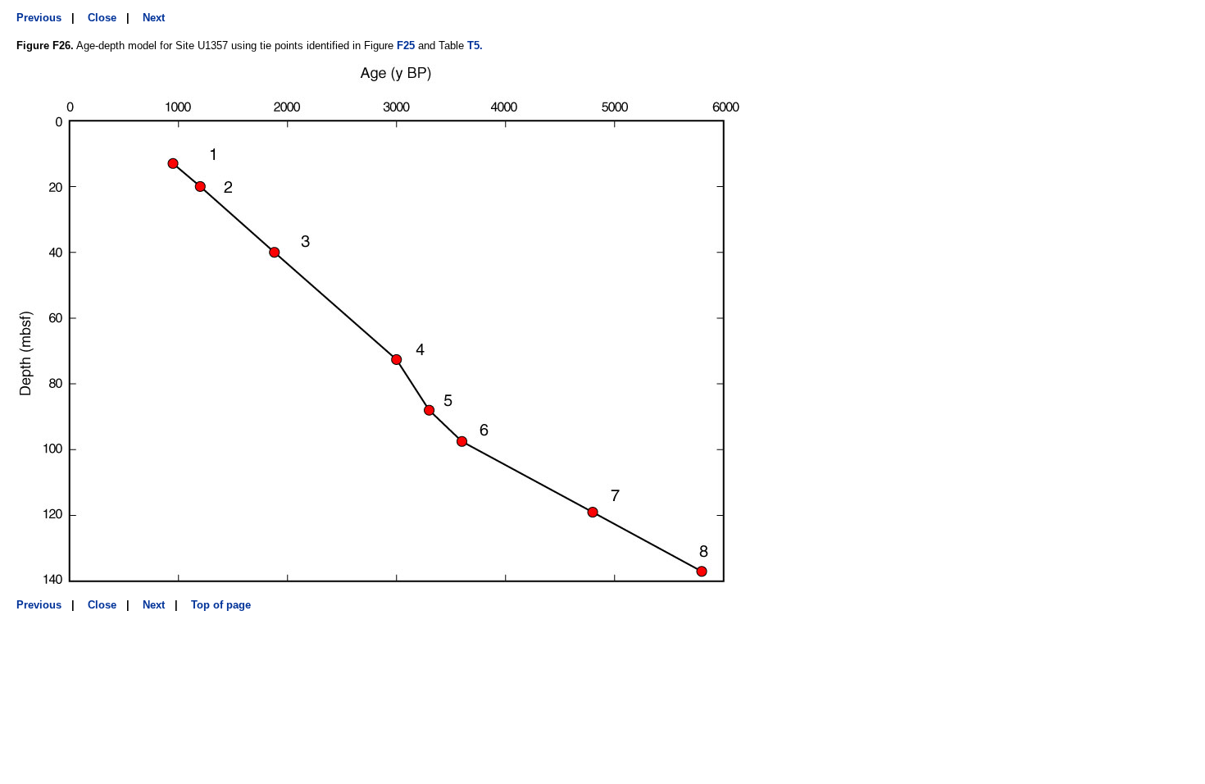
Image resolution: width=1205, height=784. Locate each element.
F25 (406, 45)
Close (102, 17)
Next (154, 17)
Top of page (221, 605)
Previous (38, 17)
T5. (475, 45)
